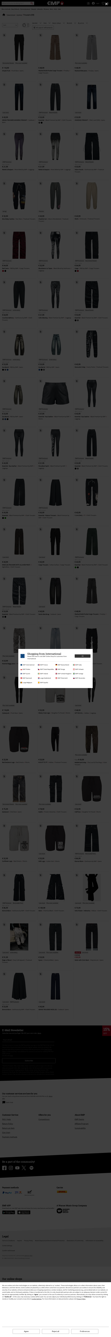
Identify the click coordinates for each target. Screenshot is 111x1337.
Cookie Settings (37, 1299)
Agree (26, 1331)
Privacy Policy (81, 1299)
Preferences (85, 1331)
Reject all (55, 1331)
